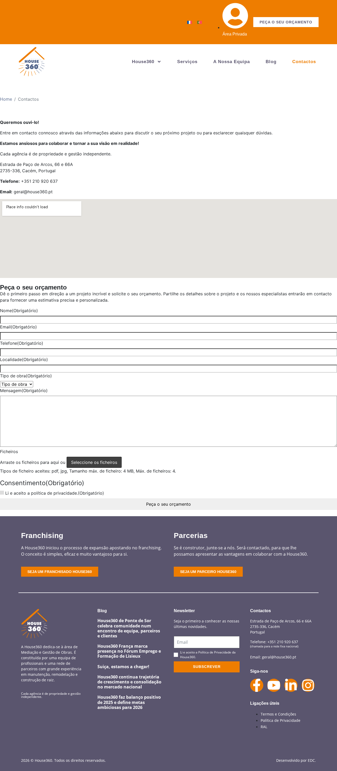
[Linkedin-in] (291, 685)
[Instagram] (308, 685)
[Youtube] (273, 685)
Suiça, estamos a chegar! (123, 666)
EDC (311, 760)
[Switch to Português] (200, 22)
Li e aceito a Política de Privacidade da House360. (208, 654)
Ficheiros (9, 451)
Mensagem (24, 390)
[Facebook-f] (256, 685)
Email (18, 326)
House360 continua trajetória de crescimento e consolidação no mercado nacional (129, 682)
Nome (19, 310)
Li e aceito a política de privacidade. (54, 493)
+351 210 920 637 (282, 641)
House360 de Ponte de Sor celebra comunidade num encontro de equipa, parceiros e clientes (128, 628)
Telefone (21, 343)
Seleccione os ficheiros (94, 462)
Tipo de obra (26, 375)
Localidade (24, 359)
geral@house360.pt (279, 657)
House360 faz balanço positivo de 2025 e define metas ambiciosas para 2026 (129, 702)
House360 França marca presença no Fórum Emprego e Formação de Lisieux (129, 651)
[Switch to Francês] (190, 22)
